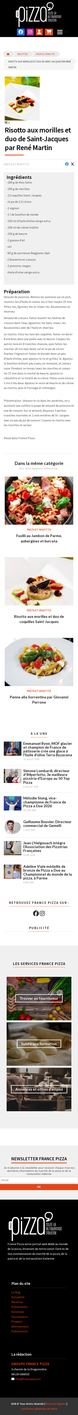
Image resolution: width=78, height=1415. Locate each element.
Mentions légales (56, 1403)
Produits (17, 1321)
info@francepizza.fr (28, 1379)
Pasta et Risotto (45, 54)
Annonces (17, 1312)
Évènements (19, 1307)
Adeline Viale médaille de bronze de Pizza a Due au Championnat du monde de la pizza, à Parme (47, 872)
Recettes (23, 54)
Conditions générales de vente (39, 1408)
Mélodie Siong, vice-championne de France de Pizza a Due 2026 (44, 802)
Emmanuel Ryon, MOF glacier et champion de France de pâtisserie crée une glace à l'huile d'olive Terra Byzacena (47, 749)
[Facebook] (36, 913)
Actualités (18, 1297)
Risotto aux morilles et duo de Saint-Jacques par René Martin (40, 64)
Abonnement (20, 1326)
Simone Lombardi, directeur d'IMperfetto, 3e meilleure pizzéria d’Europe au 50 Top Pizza (46, 777)
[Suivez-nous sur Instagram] (30, 32)
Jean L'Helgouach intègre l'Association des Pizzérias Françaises (45, 847)
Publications (19, 1331)
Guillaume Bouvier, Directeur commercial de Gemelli (47, 823)
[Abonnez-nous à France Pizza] (49, 32)
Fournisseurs (19, 1317)
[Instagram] (42, 913)
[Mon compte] (39, 32)
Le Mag (15, 1292)
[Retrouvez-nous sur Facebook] (21, 32)
